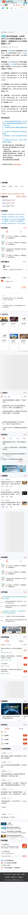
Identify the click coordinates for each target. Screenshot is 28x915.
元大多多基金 (4, 663)
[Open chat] (25, 8)
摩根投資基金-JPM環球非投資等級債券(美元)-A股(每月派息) (12, 670)
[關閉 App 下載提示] (1, 2)
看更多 (25, 227)
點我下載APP (17, 164)
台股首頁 (18, 196)
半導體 (6, 743)
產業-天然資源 (9, 660)
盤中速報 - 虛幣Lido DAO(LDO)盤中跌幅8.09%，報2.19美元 (13, 298)
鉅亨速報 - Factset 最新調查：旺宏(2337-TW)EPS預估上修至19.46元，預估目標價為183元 (4, 341)
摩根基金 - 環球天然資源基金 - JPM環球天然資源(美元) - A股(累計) (11, 657)
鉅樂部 (18, 874)
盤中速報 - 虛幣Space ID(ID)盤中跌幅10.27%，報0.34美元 (14, 306)
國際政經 (8, 479)
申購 (25, 658)
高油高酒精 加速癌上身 (23, 341)
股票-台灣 (8, 666)
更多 (25, 396)
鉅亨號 (14, 874)
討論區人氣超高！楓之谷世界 (13, 341)
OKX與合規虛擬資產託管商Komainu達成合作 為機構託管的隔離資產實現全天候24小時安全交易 (14, 123)
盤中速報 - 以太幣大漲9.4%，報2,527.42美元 (13, 217)
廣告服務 (8, 877)
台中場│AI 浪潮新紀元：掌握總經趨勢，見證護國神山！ (16, 237)
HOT (7, 236)
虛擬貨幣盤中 (11, 32)
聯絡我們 (20, 877)
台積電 (6, 739)
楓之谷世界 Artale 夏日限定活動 (13, 324)
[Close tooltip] (24, 11)
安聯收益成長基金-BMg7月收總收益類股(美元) (11, 649)
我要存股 (24, 196)
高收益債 (7, 673)
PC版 (5, 874)
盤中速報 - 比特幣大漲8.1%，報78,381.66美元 (13, 214)
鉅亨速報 (4, 32)
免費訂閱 (24, 856)
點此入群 (6, 149)
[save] (20, 8)
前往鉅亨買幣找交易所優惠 (12, 159)
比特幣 (10, 51)
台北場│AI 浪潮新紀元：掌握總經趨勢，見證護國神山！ (16, 243)
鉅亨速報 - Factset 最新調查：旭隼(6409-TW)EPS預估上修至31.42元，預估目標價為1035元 (23, 324)
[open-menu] (1, 5)
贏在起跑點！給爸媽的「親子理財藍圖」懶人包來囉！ (13, 193)
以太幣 (24, 53)
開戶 (25, 650)
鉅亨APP (9, 874)
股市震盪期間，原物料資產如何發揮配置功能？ (4, 324)
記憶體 (6, 735)
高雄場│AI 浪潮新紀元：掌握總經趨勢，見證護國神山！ (16, 256)
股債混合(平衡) (9, 652)
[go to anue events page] (21, 5)
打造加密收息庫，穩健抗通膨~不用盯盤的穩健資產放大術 (16, 250)
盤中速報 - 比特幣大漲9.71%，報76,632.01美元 (13, 223)
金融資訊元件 (14, 877)
